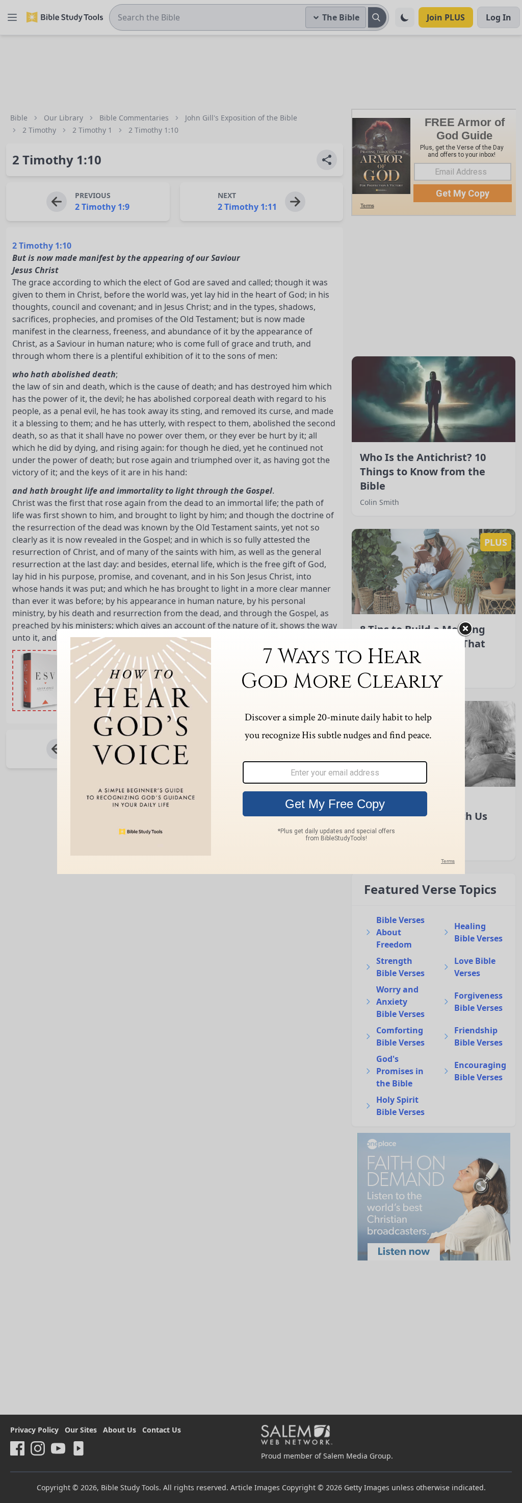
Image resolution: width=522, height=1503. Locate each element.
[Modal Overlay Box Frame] (261, 751)
